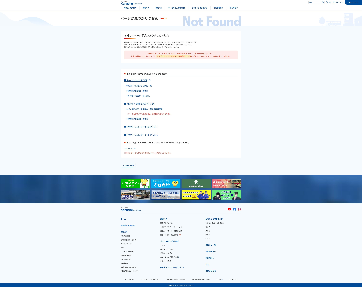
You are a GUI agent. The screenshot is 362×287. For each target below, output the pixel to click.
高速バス (159, 8)
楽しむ (208, 231)
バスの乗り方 (125, 236)
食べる (208, 234)
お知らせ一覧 (211, 245)
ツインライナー (165, 245)
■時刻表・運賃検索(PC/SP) (138, 103)
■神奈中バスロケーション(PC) (140, 126)
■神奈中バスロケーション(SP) (140, 134)
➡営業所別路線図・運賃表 (136, 90)
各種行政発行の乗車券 (128, 267)
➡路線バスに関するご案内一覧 (138, 85)
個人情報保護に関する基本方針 (176, 279)
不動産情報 (218, 8)
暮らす (208, 227)
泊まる (208, 238)
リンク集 (218, 279)
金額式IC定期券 (126, 255)
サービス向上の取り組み (176, 8)
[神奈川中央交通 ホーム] (131, 209)
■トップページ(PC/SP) (136, 80)
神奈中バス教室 (165, 261)
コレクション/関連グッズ (169, 257)
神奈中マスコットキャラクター (172, 267)
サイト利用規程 (129, 279)
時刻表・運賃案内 (130, 8)
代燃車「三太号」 (166, 253)
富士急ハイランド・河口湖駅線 (171, 231)
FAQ (207, 264)
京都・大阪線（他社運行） (169, 235)
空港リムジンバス (166, 223)
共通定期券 (124, 263)
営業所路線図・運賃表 (128, 240)
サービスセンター (127, 243)
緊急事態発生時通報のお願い (201, 279)
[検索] (323, 2)
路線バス (146, 8)
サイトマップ (128, 148)
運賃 (122, 247)
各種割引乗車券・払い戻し (130, 271)
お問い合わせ (211, 271)
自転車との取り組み (167, 249)
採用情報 (233, 8)
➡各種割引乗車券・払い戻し (137, 96)
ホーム (123, 219)
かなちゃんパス (126, 259)
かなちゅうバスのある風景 (215, 223)
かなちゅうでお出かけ (199, 8)
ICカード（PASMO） (128, 251)
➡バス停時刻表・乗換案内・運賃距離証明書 (144, 109)
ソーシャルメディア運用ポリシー (150, 279)
